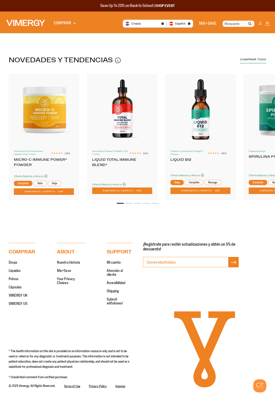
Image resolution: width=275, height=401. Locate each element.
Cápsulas (15, 287)
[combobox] (238, 24)
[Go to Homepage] (25, 23)
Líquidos (15, 271)
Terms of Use (72, 386)
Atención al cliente (115, 273)
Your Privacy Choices (66, 281)
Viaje (54, 183)
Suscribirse (233, 266)
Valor (40, 183)
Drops (13, 263)
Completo (23, 183)
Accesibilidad (116, 283)
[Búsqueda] (249, 24)
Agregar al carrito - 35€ (200, 191)
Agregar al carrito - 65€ (43, 192)
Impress (120, 386)
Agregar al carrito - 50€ (122, 191)
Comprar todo (253, 59)
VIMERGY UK (18, 295)
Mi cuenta (114, 263)
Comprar (62, 23)
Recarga (212, 182)
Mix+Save (64, 271)
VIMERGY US (18, 304)
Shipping (113, 291)
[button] (267, 24)
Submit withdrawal (115, 301)
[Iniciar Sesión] (260, 25)
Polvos (13, 279)
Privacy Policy (98, 386)
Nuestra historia (68, 263)
